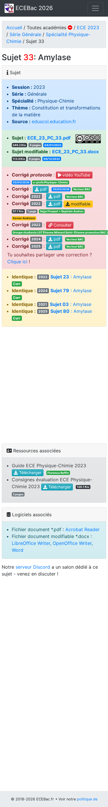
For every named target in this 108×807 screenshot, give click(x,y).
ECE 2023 (88, 27)
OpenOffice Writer (72, 543)
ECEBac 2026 (33, 8)
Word (17, 550)
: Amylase (64, 304)
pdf (43, 189)
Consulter (61, 225)
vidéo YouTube (75, 174)
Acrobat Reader (82, 529)
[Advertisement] (54, 385)
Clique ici (17, 261)
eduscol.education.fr (54, 121)
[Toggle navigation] (95, 8)
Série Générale (25, 34)
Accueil (14, 27)
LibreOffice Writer (31, 543)
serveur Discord (33, 567)
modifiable (80, 203)
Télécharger (29, 472)
